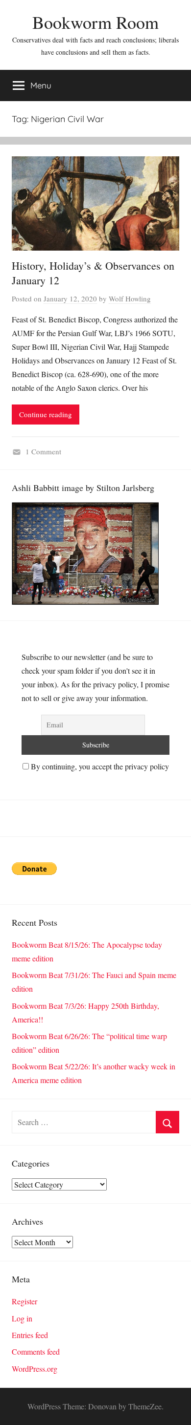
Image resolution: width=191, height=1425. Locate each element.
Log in (22, 1318)
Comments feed (36, 1351)
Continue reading (45, 414)
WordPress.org (34, 1368)
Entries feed (30, 1335)
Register (24, 1301)
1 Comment (43, 451)
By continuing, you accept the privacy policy (99, 766)
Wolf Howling (130, 298)
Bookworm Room (95, 22)
